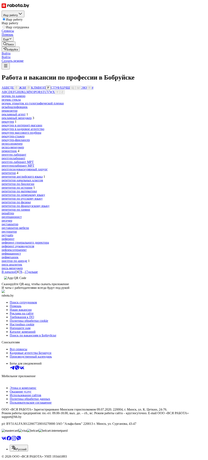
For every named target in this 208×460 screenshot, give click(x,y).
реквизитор (9, 110)
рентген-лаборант (14, 154)
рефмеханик (10, 257)
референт (8, 239)
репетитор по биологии (18, 184)
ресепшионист (12, 217)
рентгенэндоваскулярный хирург (25, 169)
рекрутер (8, 121)
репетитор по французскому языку (26, 206)
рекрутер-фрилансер (16, 140)
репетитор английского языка (22, 176)
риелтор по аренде (14, 261)
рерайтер (8, 213)
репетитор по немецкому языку (23, 195)
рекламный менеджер (17, 118)
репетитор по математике (19, 191)
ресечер (7, 220)
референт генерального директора (25, 242)
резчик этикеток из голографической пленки (33, 103)
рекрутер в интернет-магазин (22, 125)
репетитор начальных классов (22, 180)
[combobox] (19, 448)
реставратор (10, 224)
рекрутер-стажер (13, 136)
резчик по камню (13, 96)
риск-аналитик (12, 264)
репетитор (9, 173)
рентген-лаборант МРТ (18, 162)
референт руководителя (18, 246)
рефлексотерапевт (14, 250)
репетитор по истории (17, 187)
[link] (8, 44)
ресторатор (9, 231)
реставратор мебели (15, 228)
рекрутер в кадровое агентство (23, 129)
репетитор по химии (16, 209)
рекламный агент (14, 114)
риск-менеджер (12, 268)
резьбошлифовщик (15, 107)
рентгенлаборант (13, 158)
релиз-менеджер (13, 147)
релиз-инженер (12, 143)
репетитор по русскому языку (22, 198)
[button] (6, 53)
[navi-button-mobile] (6, 66)
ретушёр (7, 235)
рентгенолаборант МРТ (18, 165)
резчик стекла (11, 99)
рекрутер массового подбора (21, 132)
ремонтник (9, 151)
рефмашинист (11, 253)
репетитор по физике (16, 202)
